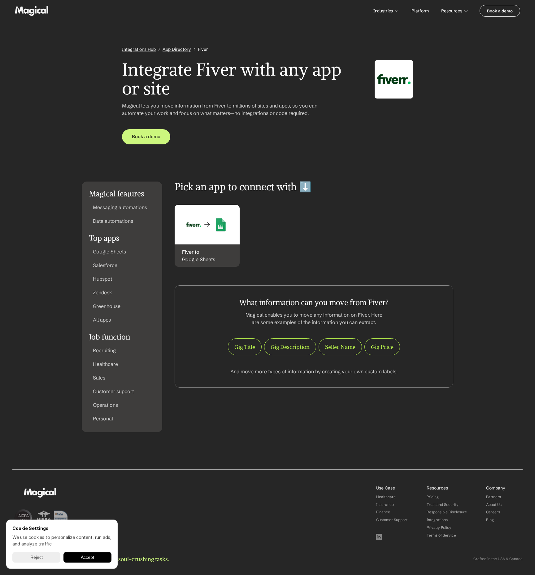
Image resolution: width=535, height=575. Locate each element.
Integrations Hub (139, 49)
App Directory (177, 49)
